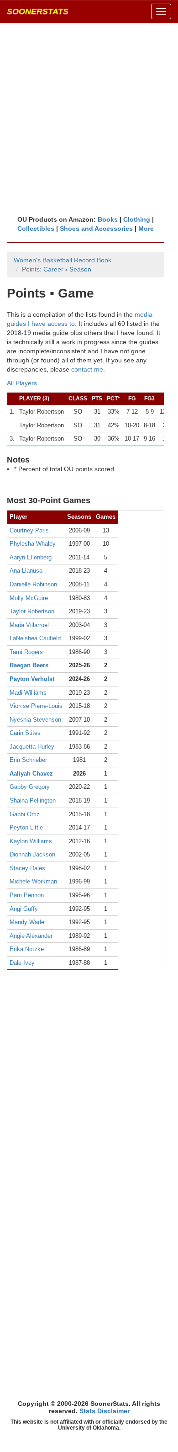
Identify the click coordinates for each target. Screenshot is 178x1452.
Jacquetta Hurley (32, 746)
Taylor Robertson (32, 611)
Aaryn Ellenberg (31, 557)
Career (53, 269)
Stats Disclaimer (104, 1411)
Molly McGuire (29, 598)
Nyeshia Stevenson (35, 719)
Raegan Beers (29, 665)
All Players (22, 383)
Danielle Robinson (33, 584)
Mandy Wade (27, 922)
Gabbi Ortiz (25, 814)
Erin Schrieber (28, 759)
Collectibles (35, 228)
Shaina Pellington (33, 800)
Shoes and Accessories (96, 228)
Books (108, 219)
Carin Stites (25, 732)
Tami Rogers (26, 652)
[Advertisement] (89, 119)
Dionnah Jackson (32, 854)
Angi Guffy (24, 908)
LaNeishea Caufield (35, 638)
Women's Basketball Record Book (62, 260)
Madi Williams (28, 692)
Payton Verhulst (32, 678)
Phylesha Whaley (33, 543)
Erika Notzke (27, 949)
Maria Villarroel (29, 625)
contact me (87, 369)
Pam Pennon (27, 895)
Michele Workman (33, 881)
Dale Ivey (22, 962)
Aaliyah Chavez (31, 773)
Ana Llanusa (26, 570)
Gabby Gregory (30, 786)
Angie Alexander (31, 935)
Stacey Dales (27, 868)
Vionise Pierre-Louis (36, 705)
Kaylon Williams (31, 841)
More (146, 228)
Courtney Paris (29, 530)
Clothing (136, 219)
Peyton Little (26, 827)
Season (80, 269)
